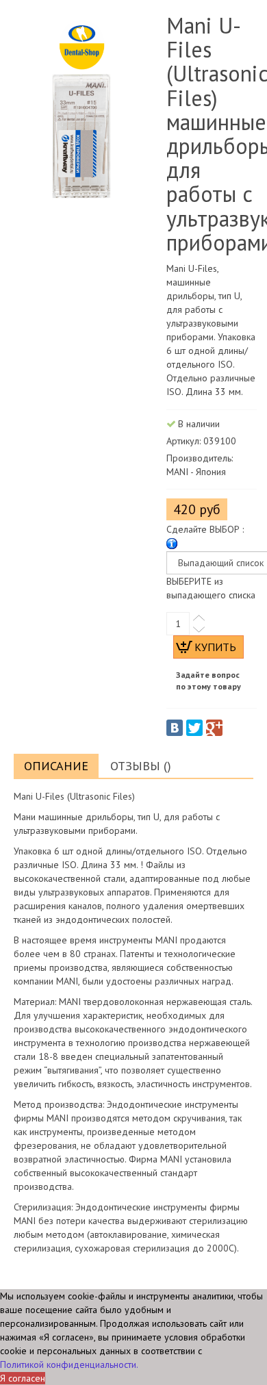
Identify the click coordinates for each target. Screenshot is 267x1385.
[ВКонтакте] (174, 728)
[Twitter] (194, 728)
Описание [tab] (56, 766)
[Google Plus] (214, 728)
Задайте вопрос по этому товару (208, 680)
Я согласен (22, 1378)
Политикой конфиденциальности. (69, 1364)
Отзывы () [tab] (140, 766)
